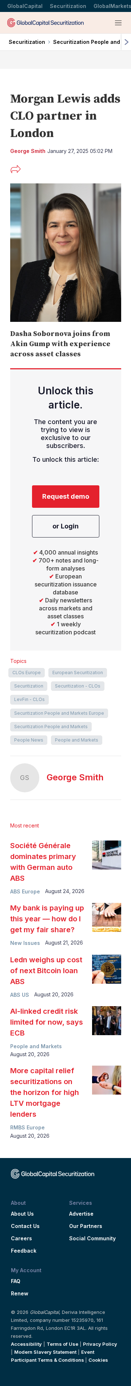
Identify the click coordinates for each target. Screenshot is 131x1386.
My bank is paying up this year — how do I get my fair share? (47, 919)
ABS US (19, 995)
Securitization (68, 6)
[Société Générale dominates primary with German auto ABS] (106, 855)
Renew (19, 1293)
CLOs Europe (26, 672)
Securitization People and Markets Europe (59, 713)
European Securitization (77, 672)
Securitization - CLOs (77, 686)
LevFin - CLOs (29, 699)
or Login (65, 526)
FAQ (15, 1281)
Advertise (81, 1213)
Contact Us (25, 1226)
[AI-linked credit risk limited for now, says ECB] (106, 1020)
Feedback (23, 1250)
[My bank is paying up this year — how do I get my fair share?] (106, 917)
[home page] (45, 22)
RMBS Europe (27, 1127)
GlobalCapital (25, 6)
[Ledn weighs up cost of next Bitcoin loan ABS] (106, 969)
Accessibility (26, 1344)
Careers (21, 1238)
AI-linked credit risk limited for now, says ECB (46, 1022)
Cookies (98, 1360)
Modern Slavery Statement (45, 1352)
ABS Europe (25, 891)
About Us (22, 1213)
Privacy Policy (100, 1344)
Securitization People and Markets (51, 726)
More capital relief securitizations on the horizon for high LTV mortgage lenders (44, 1092)
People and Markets (76, 740)
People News (28, 740)
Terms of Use (62, 1344)
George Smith (75, 777)
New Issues (25, 943)
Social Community (92, 1238)
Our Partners (85, 1226)
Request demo (65, 496)
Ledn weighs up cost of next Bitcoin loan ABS (46, 970)
